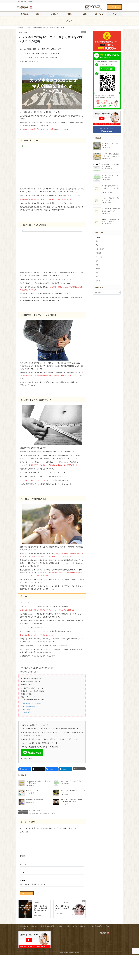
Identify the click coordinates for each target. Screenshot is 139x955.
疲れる (53, 813)
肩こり (98, 245)
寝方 (97, 273)
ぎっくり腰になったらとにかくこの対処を (62, 908)
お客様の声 (26, 712)
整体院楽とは (24, 926)
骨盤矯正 (98, 253)
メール (23, 864)
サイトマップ (24, 928)
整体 (34, 810)
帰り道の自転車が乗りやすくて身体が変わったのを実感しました (110, 188)
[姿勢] (25, 905)
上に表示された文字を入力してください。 (34, 884)
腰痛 (83, 32)
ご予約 (75, 926)
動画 (97, 261)
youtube (98, 237)
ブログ (107, 926)
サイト (22, 872)
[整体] (78, 904)
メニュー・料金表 (29, 706)
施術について (34, 926)
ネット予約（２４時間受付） (32, 703)
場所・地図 (26, 709)
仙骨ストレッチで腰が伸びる (34, 799)
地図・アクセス (84, 926)
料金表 (69, 926)
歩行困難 (45, 813)
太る (49, 813)
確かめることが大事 (32, 790)
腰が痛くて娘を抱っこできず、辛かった (72, 781)
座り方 (98, 269)
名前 (22, 856)
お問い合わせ (114, 7)
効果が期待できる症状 (47, 926)
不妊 (40, 813)
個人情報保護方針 (97, 926)
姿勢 (37, 813)
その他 (38, 810)
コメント (24, 832)
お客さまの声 (100, 249)
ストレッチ (99, 257)
